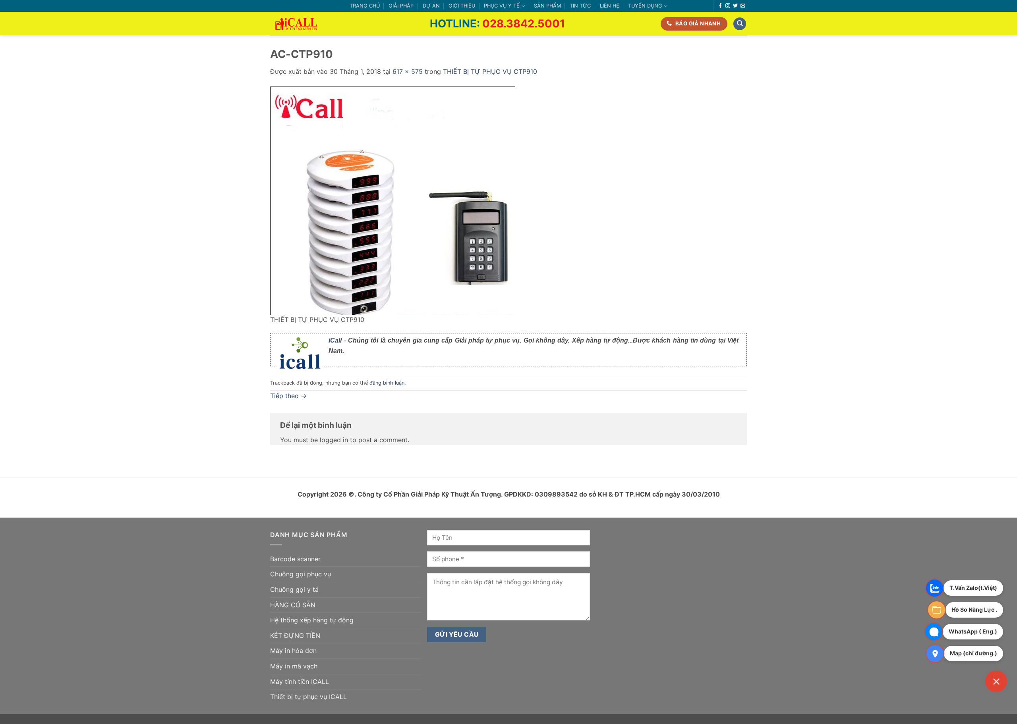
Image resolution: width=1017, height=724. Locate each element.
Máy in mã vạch (293, 666)
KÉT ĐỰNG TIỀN (295, 635)
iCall (335, 340)
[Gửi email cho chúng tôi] (743, 6)
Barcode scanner (295, 559)
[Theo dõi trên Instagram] (727, 6)
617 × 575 (407, 71)
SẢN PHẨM (547, 6)
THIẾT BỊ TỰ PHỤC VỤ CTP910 (490, 71)
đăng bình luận (386, 383)
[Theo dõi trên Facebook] (720, 6)
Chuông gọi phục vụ (300, 574)
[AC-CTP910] (392, 200)
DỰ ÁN (431, 6)
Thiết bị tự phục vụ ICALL (308, 697)
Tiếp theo (288, 396)
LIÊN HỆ (609, 6)
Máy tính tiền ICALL (299, 681)
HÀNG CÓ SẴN (292, 605)
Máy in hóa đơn (293, 651)
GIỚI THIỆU (462, 6)
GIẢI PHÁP (401, 6)
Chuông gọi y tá (294, 589)
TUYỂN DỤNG (645, 6)
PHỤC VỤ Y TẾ (502, 6)
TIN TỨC (580, 6)
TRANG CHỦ (365, 6)
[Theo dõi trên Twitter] (735, 6)
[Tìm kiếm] (739, 24)
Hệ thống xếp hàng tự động (312, 620)
